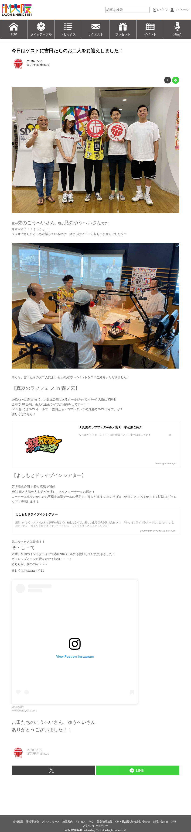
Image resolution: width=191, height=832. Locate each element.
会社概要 (18, 821)
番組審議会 (32, 821)
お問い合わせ (160, 821)
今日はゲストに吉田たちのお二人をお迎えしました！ (67, 50)
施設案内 (67, 821)
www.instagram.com (24, 710)
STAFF (31, 64)
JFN (173, 821)
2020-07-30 (34, 61)
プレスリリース (51, 821)
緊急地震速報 (105, 821)
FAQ (91, 821)
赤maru (44, 64)
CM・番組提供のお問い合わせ (132, 821)
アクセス (80, 821)
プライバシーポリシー (95, 825)
